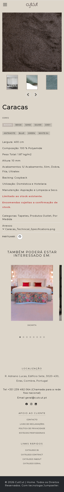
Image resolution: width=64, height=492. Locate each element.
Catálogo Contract (32, 455)
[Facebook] (20, 237)
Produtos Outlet (40, 215)
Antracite (9, 133)
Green (31, 133)
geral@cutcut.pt (36, 397)
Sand (28, 125)
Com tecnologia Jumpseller (40, 485)
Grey (47, 125)
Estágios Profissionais (32, 433)
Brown (8, 125)
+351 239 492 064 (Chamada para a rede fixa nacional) (34, 391)
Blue (21, 133)
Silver (38, 125)
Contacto (32, 420)
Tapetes (23, 215)
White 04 (43, 133)
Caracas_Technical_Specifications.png (30, 229)
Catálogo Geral (32, 463)
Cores (5, 118)
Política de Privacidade (32, 428)
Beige (19, 125)
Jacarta (32, 325)
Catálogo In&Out (32, 459)
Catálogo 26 (32, 450)
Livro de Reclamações (32, 424)
